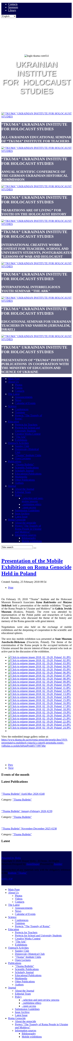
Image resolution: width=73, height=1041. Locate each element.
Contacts (12, 4)
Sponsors (13, 7)
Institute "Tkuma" (17, 872)
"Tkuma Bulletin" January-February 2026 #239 (26, 811)
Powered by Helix (11, 857)
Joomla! (58, 864)
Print (10, 587)
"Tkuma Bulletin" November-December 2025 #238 (29, 828)
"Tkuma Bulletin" (22, 799)
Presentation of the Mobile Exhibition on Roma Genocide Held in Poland (36, 567)
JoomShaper (33, 864)
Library (12, 10)
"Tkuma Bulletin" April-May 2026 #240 (23, 793)
